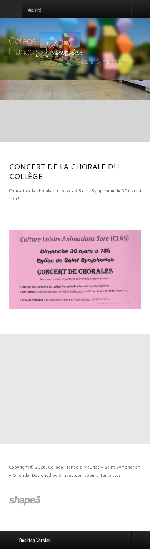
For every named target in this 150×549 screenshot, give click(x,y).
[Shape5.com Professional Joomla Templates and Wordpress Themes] (25, 501)
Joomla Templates (103, 475)
